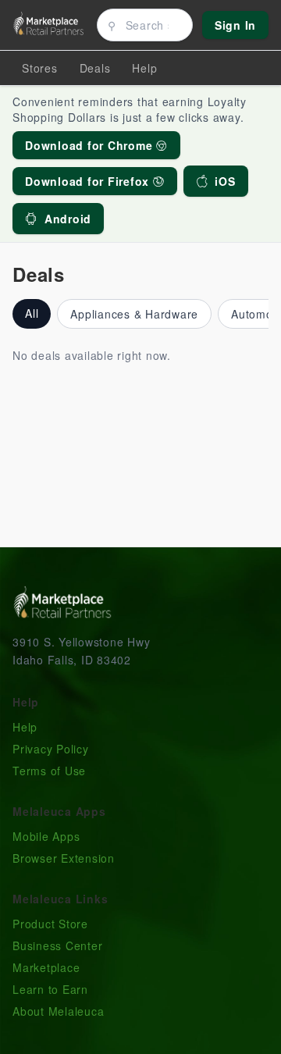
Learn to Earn (50, 989)
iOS (225, 181)
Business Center (57, 945)
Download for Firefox (89, 181)
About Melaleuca (58, 1011)
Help (24, 727)
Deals (95, 68)
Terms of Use (49, 770)
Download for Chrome (90, 145)
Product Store (50, 923)
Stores (40, 68)
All (31, 313)
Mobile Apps (46, 836)
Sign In (235, 25)
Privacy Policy (50, 749)
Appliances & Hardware (134, 314)
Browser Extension (63, 858)
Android (67, 218)
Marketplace (46, 967)
